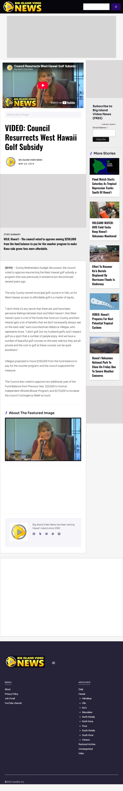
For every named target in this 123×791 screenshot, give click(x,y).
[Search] (116, 6)
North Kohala (88, 717)
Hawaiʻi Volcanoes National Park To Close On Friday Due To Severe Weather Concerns (104, 367)
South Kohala (88, 730)
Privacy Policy (11, 694)
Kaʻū (84, 707)
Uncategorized (86, 749)
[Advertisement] (61, 37)
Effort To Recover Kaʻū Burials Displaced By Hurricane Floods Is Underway (103, 275)
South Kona (87, 735)
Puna (84, 726)
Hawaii (82, 694)
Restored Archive (87, 744)
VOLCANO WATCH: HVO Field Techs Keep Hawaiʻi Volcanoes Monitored (104, 229)
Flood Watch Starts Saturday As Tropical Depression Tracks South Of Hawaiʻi (104, 185)
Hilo (84, 703)
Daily (81, 689)
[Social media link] (34, 533)
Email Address (100, 127)
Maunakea (87, 712)
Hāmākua (87, 698)
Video (81, 753)
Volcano (86, 739)
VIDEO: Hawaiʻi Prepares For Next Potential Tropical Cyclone (102, 321)
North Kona (87, 721)
